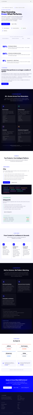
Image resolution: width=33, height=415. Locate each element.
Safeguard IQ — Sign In (21, 399)
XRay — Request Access (21, 398)
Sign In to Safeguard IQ (25, 387)
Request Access (14, 182)
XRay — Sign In (20, 396)
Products (2, 405)
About (18, 404)
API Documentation (4, 404)
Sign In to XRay (6, 182)
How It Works (3, 407)
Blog (18, 407)
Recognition (3, 408)
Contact (19, 408)
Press (18, 405)
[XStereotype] (4, 1)
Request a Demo (7, 387)
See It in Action (4, 83)
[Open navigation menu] (31, 1)
